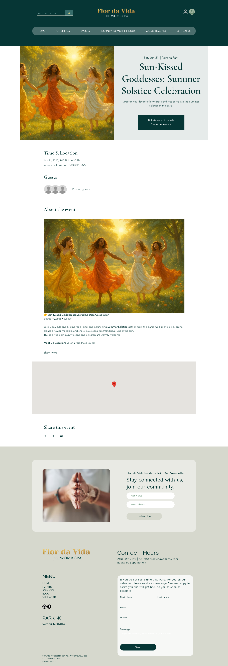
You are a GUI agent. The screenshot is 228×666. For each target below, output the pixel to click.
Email (123, 607)
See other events (161, 124)
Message (125, 629)
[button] (117, 31)
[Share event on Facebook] (45, 436)
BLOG (45, 593)
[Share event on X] (53, 436)
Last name (163, 597)
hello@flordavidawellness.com (158, 558)
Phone (123, 617)
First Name (126, 597)
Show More (50, 352)
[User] (185, 12)
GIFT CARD (49, 597)
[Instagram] (44, 606)
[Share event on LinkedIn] (61, 436)
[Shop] (192, 12)
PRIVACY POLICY (49, 661)
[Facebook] (49, 606)
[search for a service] (69, 13)
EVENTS (47, 587)
